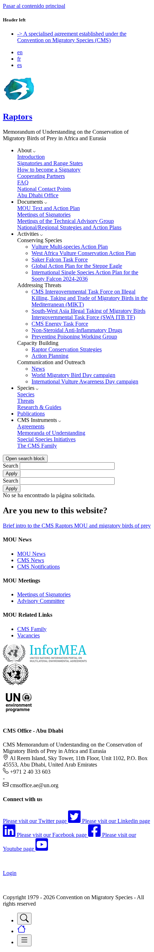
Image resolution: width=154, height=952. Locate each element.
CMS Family (32, 629)
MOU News (31, 554)
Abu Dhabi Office (37, 195)
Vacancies (28, 635)
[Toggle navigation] (24, 919)
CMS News (30, 560)
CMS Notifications (38, 567)
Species (25, 394)
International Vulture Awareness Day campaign (85, 381)
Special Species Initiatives (46, 439)
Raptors (17, 116)
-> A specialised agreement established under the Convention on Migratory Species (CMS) (71, 37)
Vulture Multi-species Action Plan (70, 247)
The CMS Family (37, 446)
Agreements (30, 426)
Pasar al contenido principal (34, 6)
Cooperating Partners (41, 176)
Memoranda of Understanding (51, 433)
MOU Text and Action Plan (48, 208)
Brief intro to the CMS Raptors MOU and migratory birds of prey (77, 526)
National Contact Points (44, 189)
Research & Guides (39, 407)
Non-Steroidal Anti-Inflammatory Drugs (77, 330)
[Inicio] (18, 101)
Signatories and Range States (50, 163)
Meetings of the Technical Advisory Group (65, 221)
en (20, 52)
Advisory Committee (40, 601)
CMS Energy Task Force (60, 324)
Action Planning (50, 356)
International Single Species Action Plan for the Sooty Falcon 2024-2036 (85, 275)
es (19, 65)
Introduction (31, 157)
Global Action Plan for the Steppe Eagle (77, 266)
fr (19, 59)
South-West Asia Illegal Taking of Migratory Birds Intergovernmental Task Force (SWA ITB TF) (88, 314)
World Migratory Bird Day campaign (73, 375)
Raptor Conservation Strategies (67, 349)
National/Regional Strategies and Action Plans (69, 227)
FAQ (23, 182)
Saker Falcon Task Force (60, 259)
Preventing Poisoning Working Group (74, 337)
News (38, 369)
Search (10, 466)
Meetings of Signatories (44, 215)
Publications (31, 414)
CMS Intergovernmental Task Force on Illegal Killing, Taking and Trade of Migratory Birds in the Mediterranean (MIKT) (90, 298)
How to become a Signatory (49, 170)
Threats (25, 401)
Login (9, 873)
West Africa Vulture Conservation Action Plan (84, 253)
